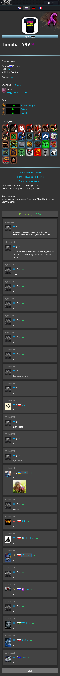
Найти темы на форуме (30, 172)
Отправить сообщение (30, 181)
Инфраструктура (28, 105)
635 (8, 68)
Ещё (30, 670)
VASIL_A (25, 623)
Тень (11, 76)
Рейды (24, 109)
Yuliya (25, 472)
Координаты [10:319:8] (17, 92)
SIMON (24, 640)
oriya (23, 405)
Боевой (24, 113)
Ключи (18, 84)
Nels (23, 657)
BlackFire (29, 538)
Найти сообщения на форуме (30, 176)
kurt (27, 589)
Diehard (26, 555)
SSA (23, 521)
